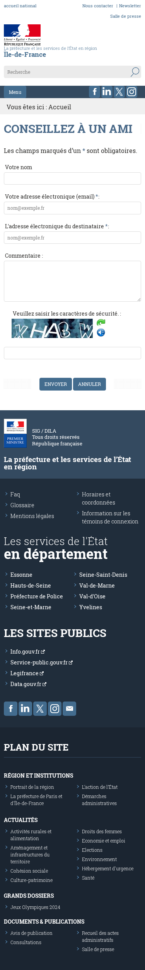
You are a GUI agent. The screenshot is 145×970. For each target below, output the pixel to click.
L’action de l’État (100, 787)
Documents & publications (44, 921)
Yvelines (90, 607)
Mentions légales (32, 516)
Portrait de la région (32, 787)
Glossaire (22, 505)
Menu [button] (15, 92)
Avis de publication (31, 933)
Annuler (89, 384)
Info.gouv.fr (25, 651)
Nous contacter (97, 5)
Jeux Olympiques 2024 (35, 907)
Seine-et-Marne (30, 607)
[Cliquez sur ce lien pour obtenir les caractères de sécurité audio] (101, 332)
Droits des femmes (102, 831)
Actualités (21, 820)
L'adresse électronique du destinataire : (57, 226)
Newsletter (130, 5)
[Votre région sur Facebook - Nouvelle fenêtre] (94, 92)
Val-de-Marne (97, 585)
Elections (92, 850)
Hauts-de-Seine (30, 585)
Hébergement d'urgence (107, 868)
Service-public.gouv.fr (39, 662)
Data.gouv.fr (26, 684)
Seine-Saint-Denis (103, 574)
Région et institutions (38, 775)
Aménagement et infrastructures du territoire (29, 854)
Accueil (59, 107)
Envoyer (55, 384)
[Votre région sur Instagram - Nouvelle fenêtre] (131, 92)
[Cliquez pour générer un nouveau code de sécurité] (101, 323)
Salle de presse (125, 16)
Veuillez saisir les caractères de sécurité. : (67, 313)
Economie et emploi (103, 840)
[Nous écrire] (69, 709)
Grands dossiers (29, 895)
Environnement (99, 859)
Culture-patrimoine (31, 880)
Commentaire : (24, 255)
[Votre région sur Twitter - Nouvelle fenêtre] (119, 92)
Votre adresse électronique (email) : (52, 196)
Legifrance (25, 673)
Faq (15, 494)
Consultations (25, 942)
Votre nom (18, 167)
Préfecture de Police (36, 596)
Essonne (21, 574)
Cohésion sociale (29, 871)
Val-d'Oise (92, 596)
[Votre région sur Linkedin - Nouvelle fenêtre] (107, 92)
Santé (88, 878)
